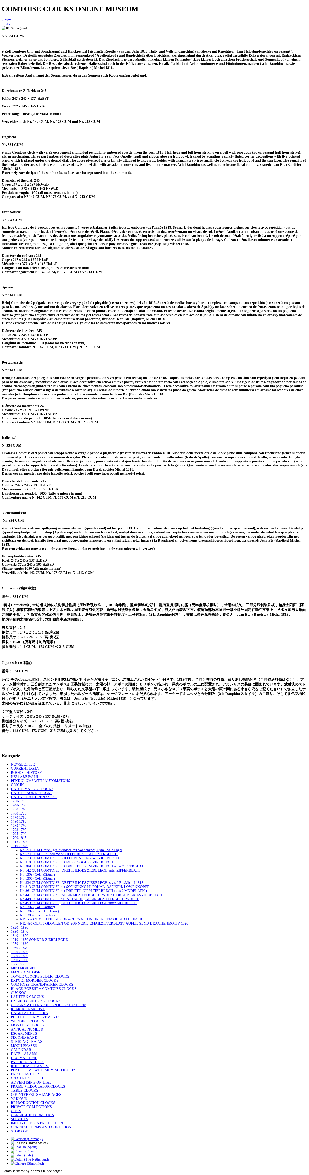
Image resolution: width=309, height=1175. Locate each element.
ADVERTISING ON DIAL (31, 1082)
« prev (6, 20)
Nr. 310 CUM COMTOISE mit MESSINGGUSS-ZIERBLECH (66, 862)
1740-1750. (19, 805)
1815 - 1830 (19, 842)
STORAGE (19, 1131)
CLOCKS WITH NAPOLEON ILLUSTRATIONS (48, 1005)
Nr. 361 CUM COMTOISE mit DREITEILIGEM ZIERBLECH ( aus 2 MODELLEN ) (83, 891)
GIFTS (16, 1111)
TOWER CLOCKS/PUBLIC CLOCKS (40, 976)
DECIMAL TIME (24, 1058)
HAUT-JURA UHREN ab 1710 (34, 797)
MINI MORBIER (24, 968)
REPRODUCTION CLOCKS (33, 1103)
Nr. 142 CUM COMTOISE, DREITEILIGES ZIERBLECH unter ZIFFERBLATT (80, 870)
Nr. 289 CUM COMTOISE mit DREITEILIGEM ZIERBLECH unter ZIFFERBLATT (83, 866)
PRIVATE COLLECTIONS (31, 1107)
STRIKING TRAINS (26, 1041)
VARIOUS (19, 1099)
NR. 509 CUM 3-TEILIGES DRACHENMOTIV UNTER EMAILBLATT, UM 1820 (82, 919)
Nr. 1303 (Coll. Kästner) (37, 874)
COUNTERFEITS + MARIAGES (36, 1094)
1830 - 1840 (19, 931)
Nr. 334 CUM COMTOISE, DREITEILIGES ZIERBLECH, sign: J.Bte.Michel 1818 (81, 882)
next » (6, 24)
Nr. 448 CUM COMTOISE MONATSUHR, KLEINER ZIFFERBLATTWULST (79, 899)
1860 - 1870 (19, 948)
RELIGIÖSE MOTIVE (28, 1009)
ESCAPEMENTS (24, 1033)
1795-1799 (18, 834)
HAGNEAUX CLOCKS (29, 1013)
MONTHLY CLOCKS (27, 1025)
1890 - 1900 (19, 960)
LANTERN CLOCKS (27, 997)
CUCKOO (19, 993)
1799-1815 (18, 838)
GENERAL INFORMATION (32, 1115)
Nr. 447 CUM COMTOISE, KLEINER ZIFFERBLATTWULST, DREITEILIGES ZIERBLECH (91, 895)
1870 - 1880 (19, 952)
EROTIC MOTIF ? (25, 1074)
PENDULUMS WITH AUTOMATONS (40, 781)
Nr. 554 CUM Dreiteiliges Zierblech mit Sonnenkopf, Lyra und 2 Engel (71, 850)
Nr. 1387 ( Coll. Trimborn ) (39, 911)
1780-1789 (18, 821)
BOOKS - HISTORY (26, 772)
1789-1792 (18, 825)
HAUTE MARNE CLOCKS (32, 789)
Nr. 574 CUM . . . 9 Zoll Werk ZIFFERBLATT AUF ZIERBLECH (69, 854)
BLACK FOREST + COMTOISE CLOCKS (43, 988)
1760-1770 (18, 813)
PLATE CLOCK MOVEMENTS (35, 1017)
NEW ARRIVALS (24, 777)
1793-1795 (18, 829)
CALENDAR (21, 1050)
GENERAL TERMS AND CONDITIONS (42, 1127)
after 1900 (18, 964)
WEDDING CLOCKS (27, 1021)
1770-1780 (18, 817)
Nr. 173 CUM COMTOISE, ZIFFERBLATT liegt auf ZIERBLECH (69, 858)
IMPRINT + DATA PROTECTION (37, 1123)
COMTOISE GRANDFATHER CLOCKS (42, 984)
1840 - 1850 (19, 935)
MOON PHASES (24, 1046)
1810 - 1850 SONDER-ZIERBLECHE (39, 940)
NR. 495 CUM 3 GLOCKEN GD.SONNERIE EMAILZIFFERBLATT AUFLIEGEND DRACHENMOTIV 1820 (104, 923)
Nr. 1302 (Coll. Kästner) (37, 907)
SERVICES (19, 1119)
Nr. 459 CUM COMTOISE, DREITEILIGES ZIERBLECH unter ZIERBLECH (78, 903)
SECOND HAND (24, 1037)
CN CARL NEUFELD (28, 1078)
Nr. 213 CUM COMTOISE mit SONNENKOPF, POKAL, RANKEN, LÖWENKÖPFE (84, 887)
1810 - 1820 (19, 846)
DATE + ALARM (24, 1054)
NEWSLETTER (23, 764)
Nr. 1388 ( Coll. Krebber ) (38, 915)
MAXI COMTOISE (25, 972)
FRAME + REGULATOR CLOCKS (38, 1086)
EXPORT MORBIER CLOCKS (34, 980)
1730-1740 (18, 801)
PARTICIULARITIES (27, 1062)
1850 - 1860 (19, 944)
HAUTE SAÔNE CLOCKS (31, 793)
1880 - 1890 (19, 956)
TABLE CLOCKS (24, 1090)
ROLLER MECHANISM (30, 1066)
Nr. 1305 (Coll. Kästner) (37, 878)
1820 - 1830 (19, 927)
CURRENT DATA (25, 768)
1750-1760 (18, 809)
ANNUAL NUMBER (27, 1029)
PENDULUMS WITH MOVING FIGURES (43, 1070)
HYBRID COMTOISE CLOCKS (35, 1001)
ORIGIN (17, 785)
